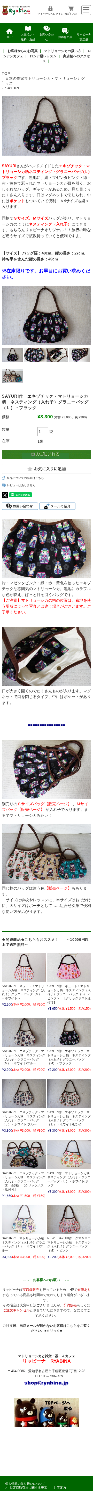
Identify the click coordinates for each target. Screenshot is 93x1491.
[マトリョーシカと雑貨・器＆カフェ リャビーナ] (16, 14)
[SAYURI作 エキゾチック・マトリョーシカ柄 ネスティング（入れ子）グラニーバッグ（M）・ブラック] (69, 1032)
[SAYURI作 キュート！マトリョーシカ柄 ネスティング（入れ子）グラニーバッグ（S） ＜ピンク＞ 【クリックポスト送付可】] (69, 967)
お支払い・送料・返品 (28, 37)
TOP (9, 37)
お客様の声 (65, 37)
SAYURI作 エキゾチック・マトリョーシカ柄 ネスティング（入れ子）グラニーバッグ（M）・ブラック (69, 1057)
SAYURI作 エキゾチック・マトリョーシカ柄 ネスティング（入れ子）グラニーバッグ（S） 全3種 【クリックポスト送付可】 (23, 1181)
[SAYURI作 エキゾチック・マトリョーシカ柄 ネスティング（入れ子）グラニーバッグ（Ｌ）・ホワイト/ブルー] (23, 1093)
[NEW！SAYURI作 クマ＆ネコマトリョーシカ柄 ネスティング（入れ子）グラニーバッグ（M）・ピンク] (69, 1219)
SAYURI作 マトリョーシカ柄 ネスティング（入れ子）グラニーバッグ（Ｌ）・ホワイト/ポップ (70, 1179)
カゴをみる (70, 13)
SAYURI (12, 88)
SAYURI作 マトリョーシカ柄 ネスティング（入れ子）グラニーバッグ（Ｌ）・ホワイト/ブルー (24, 1244)
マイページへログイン (50, 13)
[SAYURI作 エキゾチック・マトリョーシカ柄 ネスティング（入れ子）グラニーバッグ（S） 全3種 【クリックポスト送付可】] (23, 1154)
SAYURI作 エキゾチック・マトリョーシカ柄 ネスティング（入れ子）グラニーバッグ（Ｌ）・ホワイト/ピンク (69, 1118)
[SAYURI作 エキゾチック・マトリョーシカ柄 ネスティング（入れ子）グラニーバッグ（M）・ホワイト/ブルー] (23, 1032)
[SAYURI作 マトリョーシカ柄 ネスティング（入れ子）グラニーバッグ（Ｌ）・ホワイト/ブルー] (23, 1219)
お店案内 (59, 1487)
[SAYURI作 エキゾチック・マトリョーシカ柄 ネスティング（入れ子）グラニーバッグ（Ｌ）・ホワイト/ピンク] (69, 1093)
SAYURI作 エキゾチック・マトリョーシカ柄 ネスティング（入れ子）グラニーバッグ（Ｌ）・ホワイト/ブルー (23, 1118)
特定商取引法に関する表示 (28, 1487)
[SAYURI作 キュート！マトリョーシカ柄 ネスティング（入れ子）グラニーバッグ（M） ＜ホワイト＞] (23, 967)
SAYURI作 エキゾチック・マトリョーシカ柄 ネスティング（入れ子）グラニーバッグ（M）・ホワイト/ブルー (23, 1057)
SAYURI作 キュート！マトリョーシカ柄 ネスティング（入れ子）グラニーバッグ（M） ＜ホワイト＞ (23, 992)
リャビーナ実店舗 (84, 37)
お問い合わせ (47, 37)
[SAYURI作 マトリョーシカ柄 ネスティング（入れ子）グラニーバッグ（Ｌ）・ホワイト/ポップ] (69, 1154)
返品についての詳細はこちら (25, 477)
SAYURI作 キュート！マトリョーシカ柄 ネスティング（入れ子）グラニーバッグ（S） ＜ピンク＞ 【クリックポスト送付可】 (69, 994)
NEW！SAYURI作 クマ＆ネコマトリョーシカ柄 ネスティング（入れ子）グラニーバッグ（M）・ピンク (69, 1244)
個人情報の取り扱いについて (25, 1484)
